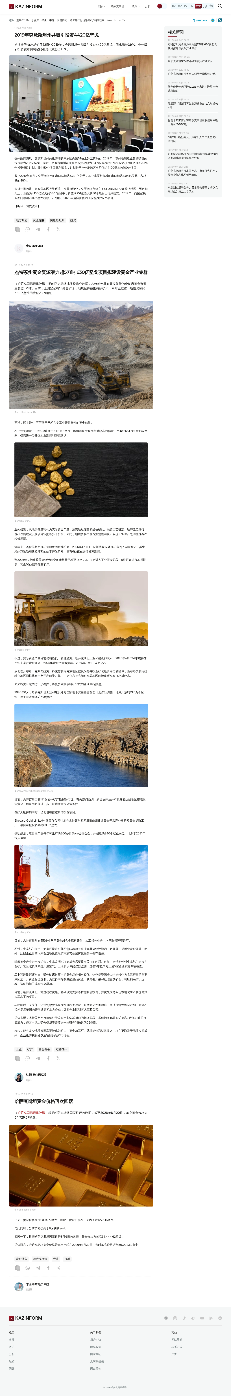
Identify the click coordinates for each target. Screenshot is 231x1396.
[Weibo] (193, 1318)
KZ (174, 6)
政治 (11, 1347)
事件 (51, 20)
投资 (73, 220)
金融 (67, 1259)
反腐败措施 (97, 1361)
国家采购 (95, 1368)
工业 (19, 1049)
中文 (198, 6)
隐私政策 (95, 1347)
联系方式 (176, 1347)
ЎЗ (211, 6)
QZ (180, 6)
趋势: (11, 20)
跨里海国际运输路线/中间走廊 (87, 20)
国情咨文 (62, 20)
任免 (44, 20)
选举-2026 (22, 20)
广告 (174, 1354)
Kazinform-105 (115, 20)
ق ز (205, 6)
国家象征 (95, 1354)
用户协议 (95, 1339)
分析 (148, 6)
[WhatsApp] (27, 230)
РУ (186, 6)
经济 (56, 1259)
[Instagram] (17, 230)
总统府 (35, 20)
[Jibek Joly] (201, 20)
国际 (11, 1368)
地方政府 (21, 220)
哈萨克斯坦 (40, 1259)
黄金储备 (39, 220)
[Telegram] (38, 230)
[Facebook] (48, 230)
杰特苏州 (61, 1049)
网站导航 (176, 1339)
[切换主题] (162, 6)
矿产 (30, 1049)
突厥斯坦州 (57, 220)
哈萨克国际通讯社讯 (31, 1113)
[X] (58, 230)
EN (191, 6)
